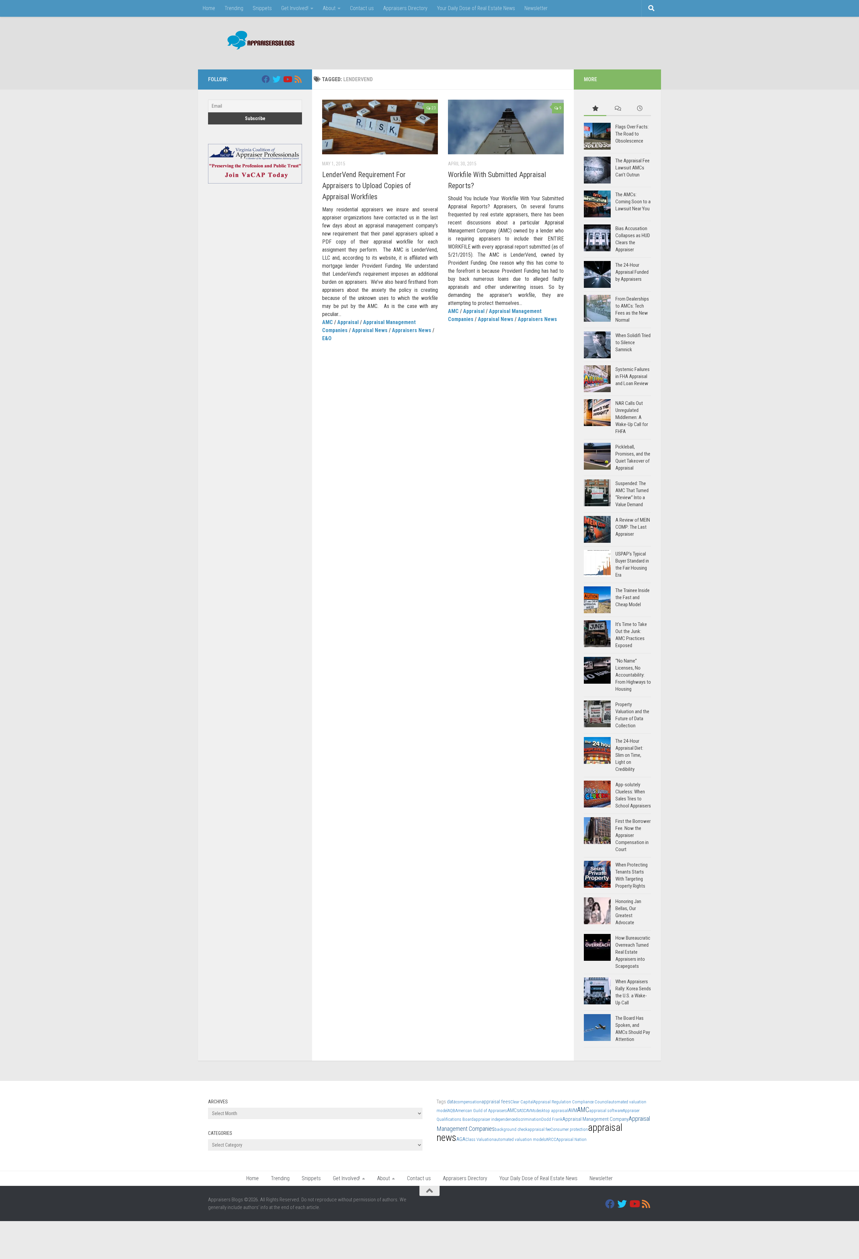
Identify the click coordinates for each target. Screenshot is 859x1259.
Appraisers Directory (405, 8)
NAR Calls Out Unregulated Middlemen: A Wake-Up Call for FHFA (631, 417)
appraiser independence (494, 1119)
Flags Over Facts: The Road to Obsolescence (632, 134)
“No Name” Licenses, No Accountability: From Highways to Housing (633, 675)
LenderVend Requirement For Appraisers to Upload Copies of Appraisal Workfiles (366, 185)
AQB (451, 1110)
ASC (522, 1110)
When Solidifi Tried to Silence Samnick (633, 342)
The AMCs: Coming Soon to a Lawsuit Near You (633, 202)
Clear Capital (522, 1101)
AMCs (513, 1110)
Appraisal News (370, 330)
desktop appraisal (552, 1110)
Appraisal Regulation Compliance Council (571, 1101)
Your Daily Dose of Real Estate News (476, 8)
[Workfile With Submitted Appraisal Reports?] (506, 127)
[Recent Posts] (639, 109)
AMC (327, 322)
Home (209, 8)
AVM (572, 1110)
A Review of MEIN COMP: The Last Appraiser (632, 527)
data (451, 1102)
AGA (460, 1139)
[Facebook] (266, 79)
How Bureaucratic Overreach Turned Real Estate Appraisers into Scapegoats (632, 952)
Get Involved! (294, 8)
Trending (233, 8)
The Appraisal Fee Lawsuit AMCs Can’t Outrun (632, 168)
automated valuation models (520, 1139)
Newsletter (536, 8)
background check (511, 1129)
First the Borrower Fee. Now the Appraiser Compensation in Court (633, 835)
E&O (327, 338)
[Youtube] (287, 79)
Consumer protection (569, 1129)
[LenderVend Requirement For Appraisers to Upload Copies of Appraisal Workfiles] (380, 127)
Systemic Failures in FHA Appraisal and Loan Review (632, 376)
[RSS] (298, 79)
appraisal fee (538, 1129)
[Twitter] (276, 79)
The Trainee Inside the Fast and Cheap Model (632, 597)
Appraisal (348, 322)
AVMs (531, 1110)
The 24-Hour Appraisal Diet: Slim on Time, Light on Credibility (629, 755)
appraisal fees (496, 1102)
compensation (469, 1101)
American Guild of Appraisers (481, 1110)
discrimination (528, 1119)
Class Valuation (479, 1139)
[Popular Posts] (595, 109)
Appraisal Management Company (595, 1119)
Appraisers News (411, 330)
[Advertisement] (529, 42)
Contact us (362, 8)
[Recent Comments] (617, 109)
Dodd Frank (551, 1119)
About (329, 8)
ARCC (551, 1139)
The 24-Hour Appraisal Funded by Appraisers (632, 272)
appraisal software (606, 1110)
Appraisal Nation (571, 1139)
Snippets (262, 8)
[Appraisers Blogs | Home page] (258, 41)
